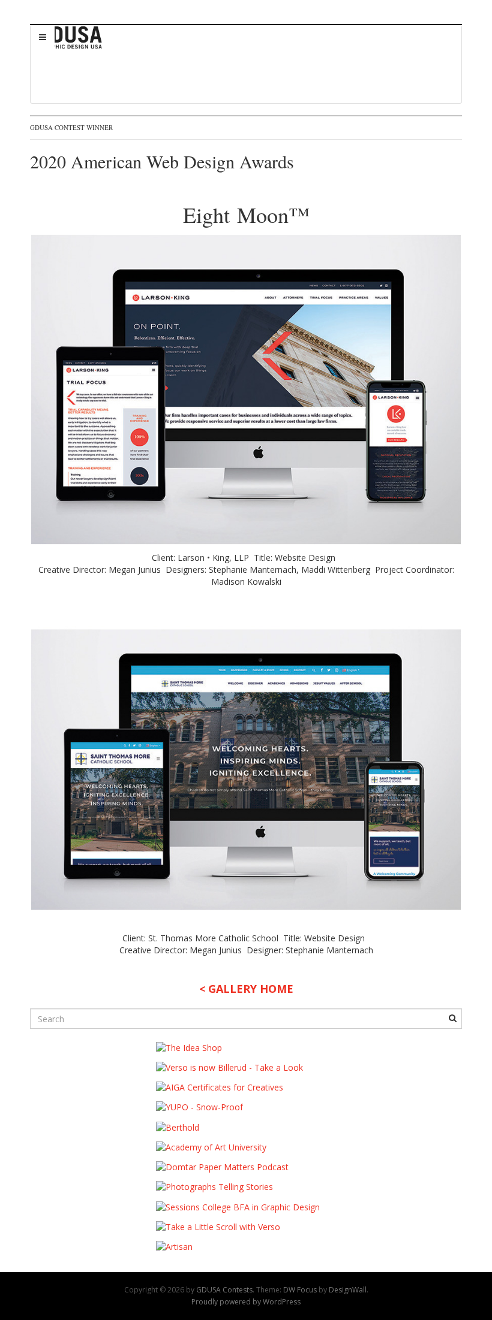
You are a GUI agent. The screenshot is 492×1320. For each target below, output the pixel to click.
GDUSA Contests (224, 1290)
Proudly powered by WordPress (246, 1302)
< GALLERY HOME (246, 988)
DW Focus (300, 1290)
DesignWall (348, 1290)
